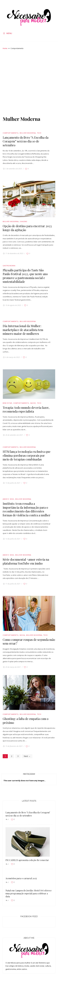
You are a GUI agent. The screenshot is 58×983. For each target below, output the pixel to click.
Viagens (23, 221)
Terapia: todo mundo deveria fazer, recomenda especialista (26, 409)
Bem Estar (7, 403)
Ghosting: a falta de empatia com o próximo (25, 721)
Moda (22, 635)
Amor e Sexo (8, 499)
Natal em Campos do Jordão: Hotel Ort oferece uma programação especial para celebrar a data (29, 893)
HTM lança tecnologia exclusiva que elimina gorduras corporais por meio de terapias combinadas (26, 455)
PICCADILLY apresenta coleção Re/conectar (27, 860)
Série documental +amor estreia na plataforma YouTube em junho (26, 561)
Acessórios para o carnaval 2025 (21, 878)
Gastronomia (9, 266)
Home (5, 48)
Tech (39, 133)
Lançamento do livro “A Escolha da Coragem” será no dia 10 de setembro (25, 141)
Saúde (33, 403)
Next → (27, 756)
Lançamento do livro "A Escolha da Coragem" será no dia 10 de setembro (28, 814)
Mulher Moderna (28, 133)
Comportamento (10, 133)
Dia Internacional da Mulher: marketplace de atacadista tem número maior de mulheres (23, 330)
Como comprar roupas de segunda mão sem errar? (29, 642)
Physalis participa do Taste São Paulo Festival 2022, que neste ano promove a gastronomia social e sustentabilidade (25, 276)
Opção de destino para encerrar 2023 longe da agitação (27, 228)
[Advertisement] (29, 83)
